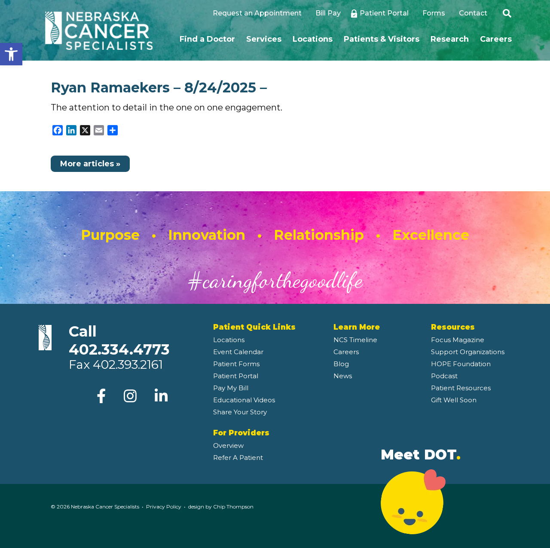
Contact (473, 13)
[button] (11, 54)
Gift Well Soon (454, 400)
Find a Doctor (207, 39)
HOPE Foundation (461, 364)
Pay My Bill (230, 388)
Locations (313, 39)
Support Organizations (467, 352)
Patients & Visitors (381, 39)
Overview (228, 445)
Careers (496, 39)
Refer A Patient (238, 457)
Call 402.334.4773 (119, 340)
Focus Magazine (457, 340)
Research (450, 39)
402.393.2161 (128, 364)
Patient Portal (384, 13)
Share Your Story (240, 412)
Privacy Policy (163, 506)
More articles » (90, 163)
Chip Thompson (233, 506)
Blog (341, 364)
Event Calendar (238, 352)
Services (263, 39)
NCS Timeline (355, 340)
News (342, 376)
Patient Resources (461, 388)
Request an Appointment (257, 13)
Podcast (444, 376)
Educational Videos (244, 400)
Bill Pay (328, 13)
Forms (433, 13)
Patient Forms (236, 364)
